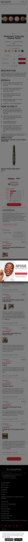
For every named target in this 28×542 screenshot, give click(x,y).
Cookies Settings (18, 539)
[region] (14, 536)
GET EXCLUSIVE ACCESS (21, 273)
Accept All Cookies (9, 539)
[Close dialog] (27, 261)
